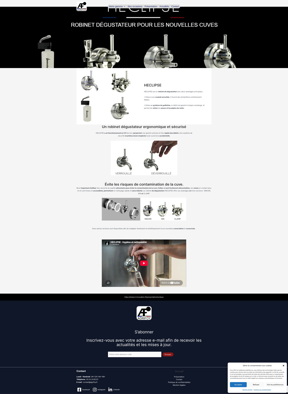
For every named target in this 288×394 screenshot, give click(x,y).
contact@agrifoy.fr (90, 382)
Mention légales (247, 390)
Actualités (164, 6)
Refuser (256, 385)
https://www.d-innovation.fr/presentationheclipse (144, 297)
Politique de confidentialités (262, 390)
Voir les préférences (275, 385)
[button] (283, 365)
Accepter (238, 385)
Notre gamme (116, 6)
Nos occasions (135, 6)
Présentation (151, 6)
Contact (175, 6)
